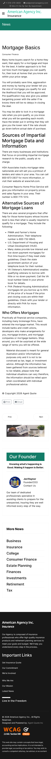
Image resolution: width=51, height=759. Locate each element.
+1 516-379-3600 (13, 3)
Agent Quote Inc (35, 723)
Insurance (14, 547)
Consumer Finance (10, 54)
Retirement (15, 584)
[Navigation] (3, 13)
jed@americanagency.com (37, 3)
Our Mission (7, 686)
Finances (14, 572)
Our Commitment (10, 668)
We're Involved (9, 673)
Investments (16, 578)
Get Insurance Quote (11, 662)
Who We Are (7, 680)
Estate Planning (19, 566)
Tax (9, 590)
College (13, 553)
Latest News (8, 691)
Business (14, 541)
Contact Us (30, 485)
